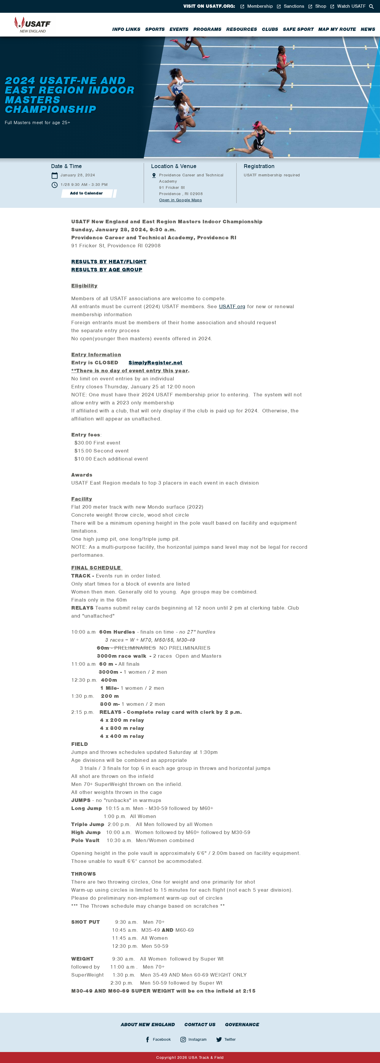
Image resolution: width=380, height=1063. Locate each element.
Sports (155, 29)
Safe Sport (298, 29)
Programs (207, 29)
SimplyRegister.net (156, 362)
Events (179, 29)
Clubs (270, 29)
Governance (242, 1024)
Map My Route (337, 29)
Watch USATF (351, 6)
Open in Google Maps (180, 200)
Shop (320, 6)
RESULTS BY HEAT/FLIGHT (109, 261)
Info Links (126, 29)
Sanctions (293, 6)
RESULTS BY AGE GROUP (106, 269)
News (368, 29)
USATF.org (232, 306)
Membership (259, 6)
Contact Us (200, 1024)
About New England (148, 1024)
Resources (241, 29)
